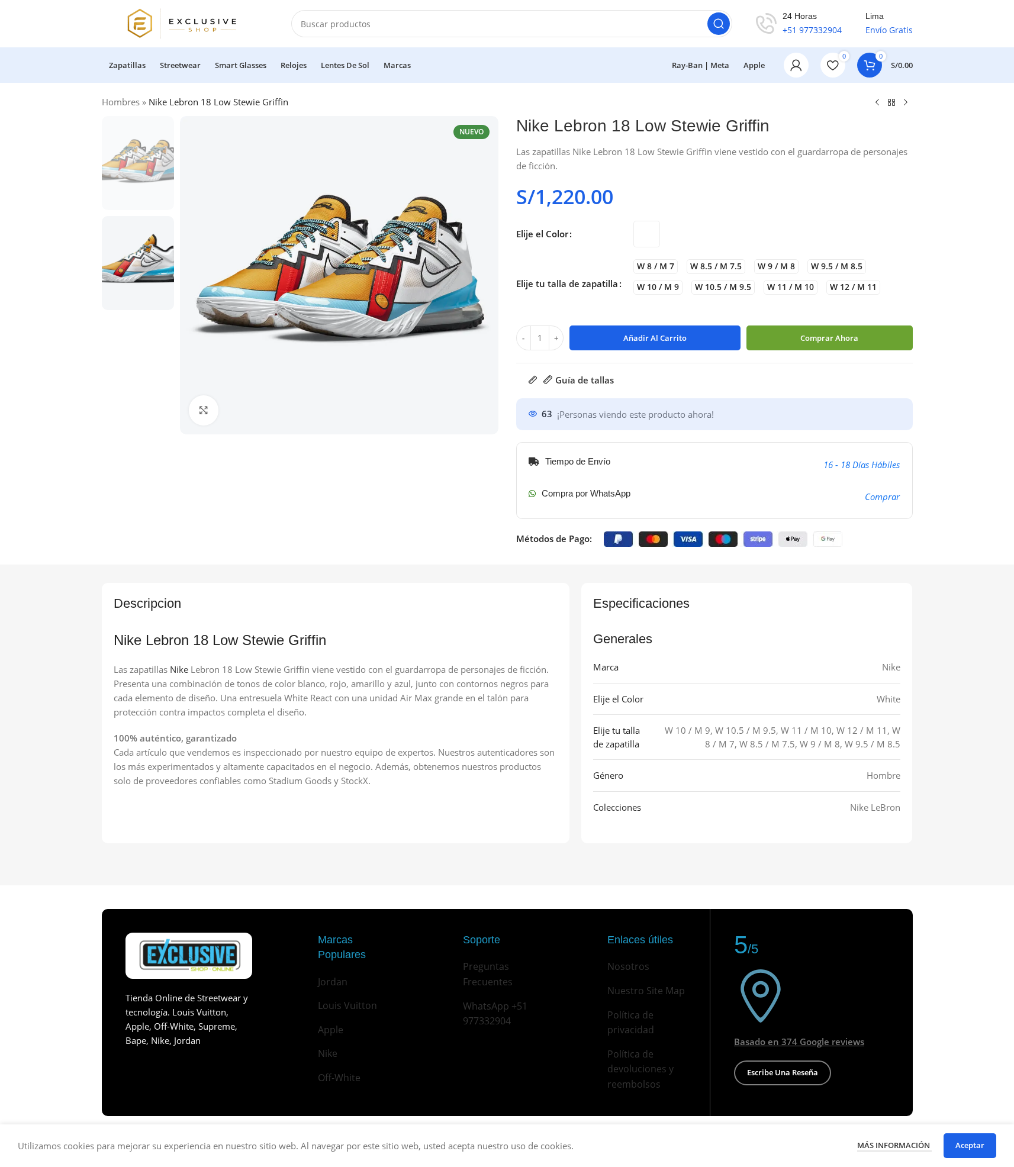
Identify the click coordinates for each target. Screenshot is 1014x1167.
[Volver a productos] (891, 103)
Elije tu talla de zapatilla (567, 283)
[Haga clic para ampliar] (203, 410)
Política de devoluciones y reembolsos (640, 1069)
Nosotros (628, 966)
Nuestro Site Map (646, 990)
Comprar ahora (829, 338)
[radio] (646, 234)
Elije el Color (542, 234)
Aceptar (969, 1145)
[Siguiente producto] (906, 103)
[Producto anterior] (877, 103)
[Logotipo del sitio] (185, 22)
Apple (330, 1029)
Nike (179, 669)
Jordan (332, 981)
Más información (894, 1145)
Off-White (339, 1077)
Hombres (121, 102)
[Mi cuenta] (796, 65)
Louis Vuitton (347, 1005)
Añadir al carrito (655, 338)
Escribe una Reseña (782, 1072)
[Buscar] (718, 23)
